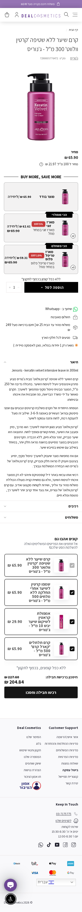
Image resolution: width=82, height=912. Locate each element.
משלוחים (71, 517)
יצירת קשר (71, 783)
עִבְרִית (43, 882)
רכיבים (73, 506)
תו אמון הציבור (32, 777)
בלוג (38, 743)
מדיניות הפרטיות (68, 757)
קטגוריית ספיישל (68, 777)
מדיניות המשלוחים (67, 750)
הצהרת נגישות (32, 770)
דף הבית (73, 30)
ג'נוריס (74, 58)
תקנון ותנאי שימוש (30, 750)
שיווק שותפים (33, 763)
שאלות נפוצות (69, 763)
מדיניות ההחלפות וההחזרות (61, 743)
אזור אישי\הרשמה (67, 737)
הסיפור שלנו (33, 737)
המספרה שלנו (32, 757)
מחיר (74, 152)
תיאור (74, 362)
